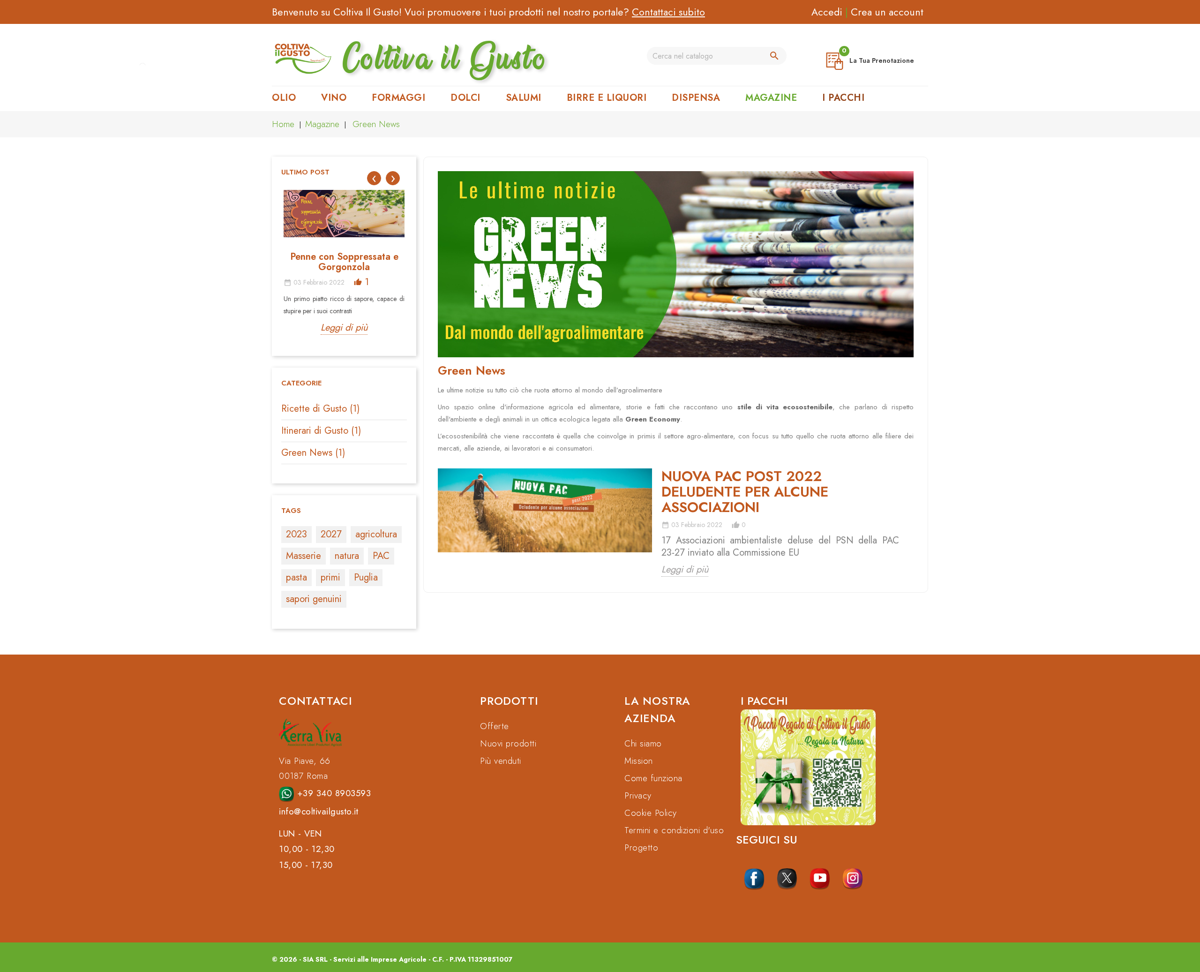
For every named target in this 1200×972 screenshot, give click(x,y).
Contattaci (315, 701)
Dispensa (696, 98)
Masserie (303, 556)
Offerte (494, 726)
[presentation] (374, 178)
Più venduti (500, 760)
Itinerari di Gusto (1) (321, 430)
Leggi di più (344, 327)
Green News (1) (313, 453)
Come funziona (653, 778)
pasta (296, 577)
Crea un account (887, 12)
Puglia (366, 577)
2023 (296, 534)
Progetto (641, 847)
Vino (333, 98)
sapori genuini (314, 599)
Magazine (771, 98)
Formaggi (398, 98)
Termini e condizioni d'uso (674, 830)
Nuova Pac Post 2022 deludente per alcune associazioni (744, 491)
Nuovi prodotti (508, 743)
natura (347, 556)
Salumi (523, 98)
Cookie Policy (650, 812)
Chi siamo (643, 743)
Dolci (465, 98)
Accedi (826, 12)
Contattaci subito (668, 12)
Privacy (638, 795)
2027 (331, 534)
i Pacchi (843, 98)
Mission (638, 760)
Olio (284, 98)
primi (330, 577)
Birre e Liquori (607, 98)
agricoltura (376, 534)
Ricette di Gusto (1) (320, 408)
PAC (381, 556)
